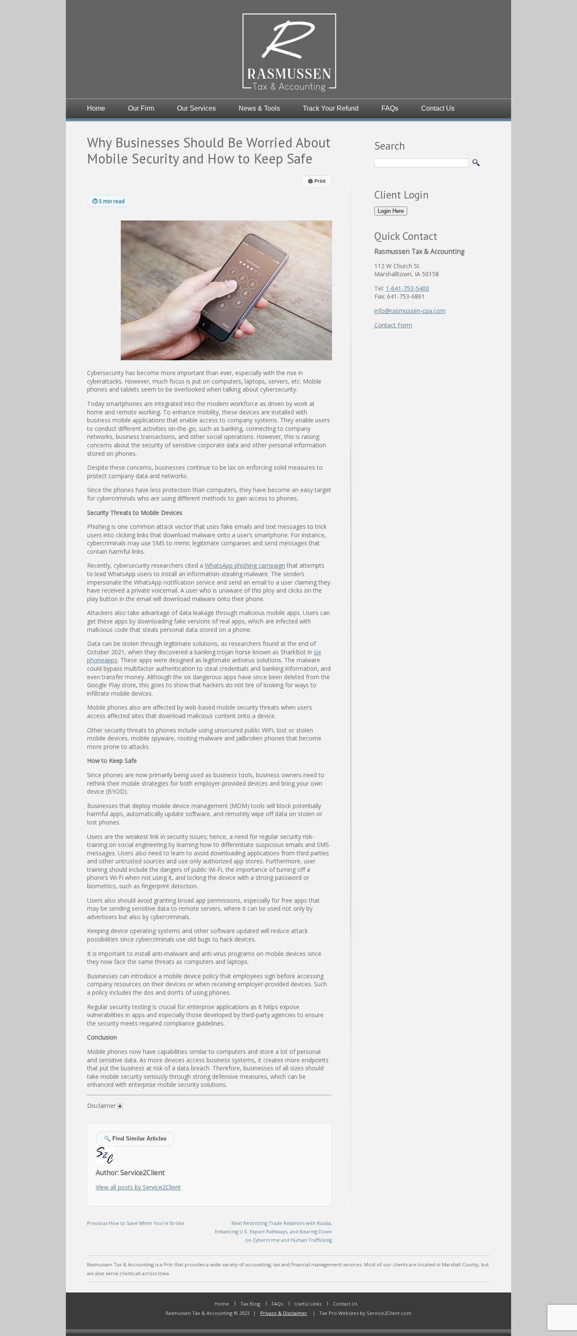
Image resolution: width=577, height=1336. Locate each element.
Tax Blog (250, 1304)
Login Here (391, 211)
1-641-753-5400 (407, 288)
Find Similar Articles (135, 1139)
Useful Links (307, 1304)
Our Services (196, 108)
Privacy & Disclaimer (283, 1313)
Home (96, 108)
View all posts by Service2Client (138, 1187)
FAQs (389, 108)
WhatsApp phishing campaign (245, 565)
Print (317, 181)
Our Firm (141, 108)
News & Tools (259, 108)
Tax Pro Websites (338, 1313)
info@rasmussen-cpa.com (410, 311)
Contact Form (393, 325)
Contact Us (438, 108)
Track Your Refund (331, 108)
